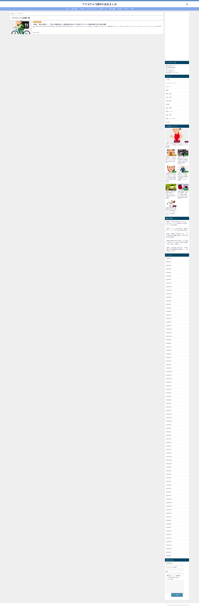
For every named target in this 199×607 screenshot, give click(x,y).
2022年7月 (168, 431)
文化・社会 (74, 8)
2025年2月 (168, 322)
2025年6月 (168, 307)
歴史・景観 (112, 8)
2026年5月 (168, 268)
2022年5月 (168, 438)
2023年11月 (169, 375)
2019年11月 (169, 545)
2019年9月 (168, 552)
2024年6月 (168, 350)
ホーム (67, 8)
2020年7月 (168, 516)
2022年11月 (169, 417)
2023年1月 (168, 410)
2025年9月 (168, 297)
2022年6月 (168, 435)
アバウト (126, 8)
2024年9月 (168, 339)
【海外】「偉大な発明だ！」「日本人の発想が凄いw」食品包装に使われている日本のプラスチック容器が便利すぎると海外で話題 (69, 24)
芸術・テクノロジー (171, 118)
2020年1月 (168, 538)
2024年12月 (169, 329)
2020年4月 (168, 527)
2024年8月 (168, 343)
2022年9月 (168, 424)
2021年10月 (169, 463)
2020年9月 (168, 509)
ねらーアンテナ (169, 69)
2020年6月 (168, 520)
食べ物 (119, 8)
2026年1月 (168, 283)
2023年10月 (169, 378)
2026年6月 (168, 265)
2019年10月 (169, 548)
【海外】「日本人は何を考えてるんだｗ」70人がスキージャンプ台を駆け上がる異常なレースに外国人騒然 (176, 223)
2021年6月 (168, 477)
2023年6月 (168, 392)
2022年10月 (169, 421)
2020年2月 (168, 534)
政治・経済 (168, 93)
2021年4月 (168, 485)
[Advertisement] (177, 36)
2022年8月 (168, 428)
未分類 (167, 104)
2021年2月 (168, 492)
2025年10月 (169, 293)
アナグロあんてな (170, 70)
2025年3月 (168, 318)
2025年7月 (168, 304)
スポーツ (82, 8)
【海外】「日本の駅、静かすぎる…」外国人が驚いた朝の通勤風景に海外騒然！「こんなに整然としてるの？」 (177, 249)
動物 (167, 90)
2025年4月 (168, 315)
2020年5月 (168, 523)
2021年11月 (169, 460)
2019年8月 (168, 555)
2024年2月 (168, 364)
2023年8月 (168, 385)
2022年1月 (168, 453)
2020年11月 (169, 502)
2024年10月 (169, 336)
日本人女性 (168, 100)
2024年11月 (169, 332)
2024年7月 (168, 346)
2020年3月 (168, 531)
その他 (167, 79)
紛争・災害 (168, 115)
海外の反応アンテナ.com (172, 72)
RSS (132, 8)
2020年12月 (169, 499)
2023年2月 (168, 407)
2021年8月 (168, 470)
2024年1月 (168, 368)
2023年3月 (168, 403)
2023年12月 (169, 371)
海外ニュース (103, 8)
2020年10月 (169, 506)
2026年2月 (168, 279)
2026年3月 (168, 276)
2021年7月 (168, 474)
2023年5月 (168, 396)
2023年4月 (168, 399)
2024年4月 (168, 357)
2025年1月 (168, 325)
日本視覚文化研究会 (171, 67)
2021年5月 (168, 481)
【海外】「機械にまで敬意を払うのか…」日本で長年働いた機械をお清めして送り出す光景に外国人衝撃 (177, 235)
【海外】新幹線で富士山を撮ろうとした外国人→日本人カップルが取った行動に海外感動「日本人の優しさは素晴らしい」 (177, 242)
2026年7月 (168, 261)
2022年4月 (168, 442)
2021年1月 (168, 495)
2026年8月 (168, 258)
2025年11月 (169, 290)
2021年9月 (168, 467)
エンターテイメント (92, 8)
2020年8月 (168, 513)
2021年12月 (169, 456)
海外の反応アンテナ (171, 65)
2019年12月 (169, 541)
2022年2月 (168, 449)
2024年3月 (168, 361)
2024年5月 (168, 353)
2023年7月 (168, 389)
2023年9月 (168, 382)
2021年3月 (168, 488)
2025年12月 (169, 286)
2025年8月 (168, 300)
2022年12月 (169, 414)
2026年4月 (168, 272)
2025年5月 (168, 311)
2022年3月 (168, 446)
